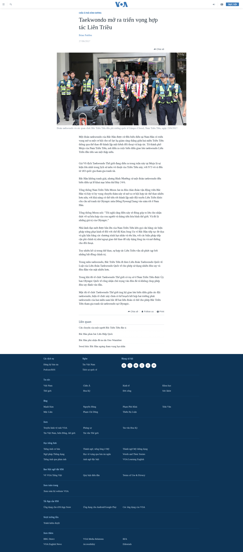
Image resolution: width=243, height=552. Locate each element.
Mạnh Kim (49, 406)
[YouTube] (222, 4)
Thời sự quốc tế (90, 369)
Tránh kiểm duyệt (52, 523)
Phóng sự (87, 427)
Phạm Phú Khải (130, 406)
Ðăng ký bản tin (51, 364)
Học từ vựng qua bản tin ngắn (97, 454)
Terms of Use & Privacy (134, 475)
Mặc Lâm (48, 412)
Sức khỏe (166, 390)
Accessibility (89, 544)
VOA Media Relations (93, 539)
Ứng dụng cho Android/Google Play (99, 507)
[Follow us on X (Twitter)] (129, 365)
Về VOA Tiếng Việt (53, 475)
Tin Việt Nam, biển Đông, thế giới (59, 433)
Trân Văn (166, 406)
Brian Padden (85, 35)
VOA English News (53, 544)
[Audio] (214, 4)
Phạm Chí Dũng (90, 412)
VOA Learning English (133, 459)
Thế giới (47, 390)
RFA (125, 539)
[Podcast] (148, 365)
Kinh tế (126, 385)
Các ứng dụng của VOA (134, 507)
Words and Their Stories (134, 454)
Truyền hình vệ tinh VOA (55, 427)
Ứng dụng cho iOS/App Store (57, 507)
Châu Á (86, 385)
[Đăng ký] (153, 365)
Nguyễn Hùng (89, 406)
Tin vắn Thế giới (91, 433)
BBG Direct (49, 539)
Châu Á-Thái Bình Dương (90, 12)
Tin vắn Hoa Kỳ (130, 427)
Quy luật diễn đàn (91, 475)
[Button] (159, 49)
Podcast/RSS (49, 369)
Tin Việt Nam (89, 364)
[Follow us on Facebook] (124, 365)
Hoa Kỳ (86, 390)
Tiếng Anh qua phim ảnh (55, 459)
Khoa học (166, 385)
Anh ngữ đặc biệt (91, 459)
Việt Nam (48, 385)
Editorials (127, 544)
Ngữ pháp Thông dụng (54, 454)
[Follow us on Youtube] (136, 365)
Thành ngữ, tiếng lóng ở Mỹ (96, 449)
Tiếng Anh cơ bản (52, 449)
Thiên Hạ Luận (130, 412)
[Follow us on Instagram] (141, 365)
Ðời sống (127, 390)
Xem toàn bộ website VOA (56, 491)
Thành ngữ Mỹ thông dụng (135, 449)
